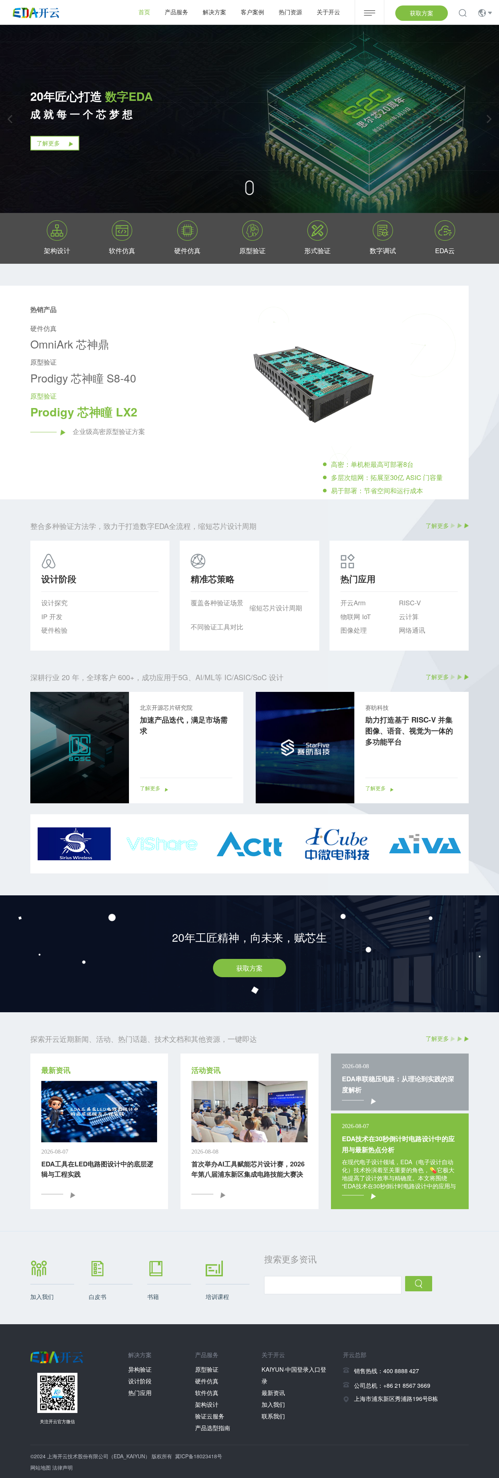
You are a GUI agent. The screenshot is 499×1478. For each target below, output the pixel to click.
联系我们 (273, 1416)
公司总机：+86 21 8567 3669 (392, 1385)
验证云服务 (209, 1416)
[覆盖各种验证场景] (220, 611)
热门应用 (140, 1393)
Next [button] (465, 410)
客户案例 (252, 12)
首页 (144, 12)
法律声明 (62, 1467)
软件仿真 (206, 1393)
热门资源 (290, 12)
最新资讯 (273, 1393)
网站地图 (40, 1467)
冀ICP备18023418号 (198, 1456)
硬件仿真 (206, 1381)
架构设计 (206, 1404)
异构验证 (140, 1369)
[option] (342, 410)
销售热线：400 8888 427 (386, 1371)
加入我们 (273, 1404)
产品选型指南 (212, 1428)
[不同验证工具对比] (220, 635)
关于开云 (328, 12)
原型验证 (206, 1369)
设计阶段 (140, 1381)
